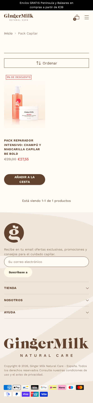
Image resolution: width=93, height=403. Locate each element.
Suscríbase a (18, 272)
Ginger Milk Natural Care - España (53, 366)
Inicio (8, 33)
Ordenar (50, 63)
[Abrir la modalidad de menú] (86, 17)
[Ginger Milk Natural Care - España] (18, 17)
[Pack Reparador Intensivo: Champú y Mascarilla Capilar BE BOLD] (24, 103)
